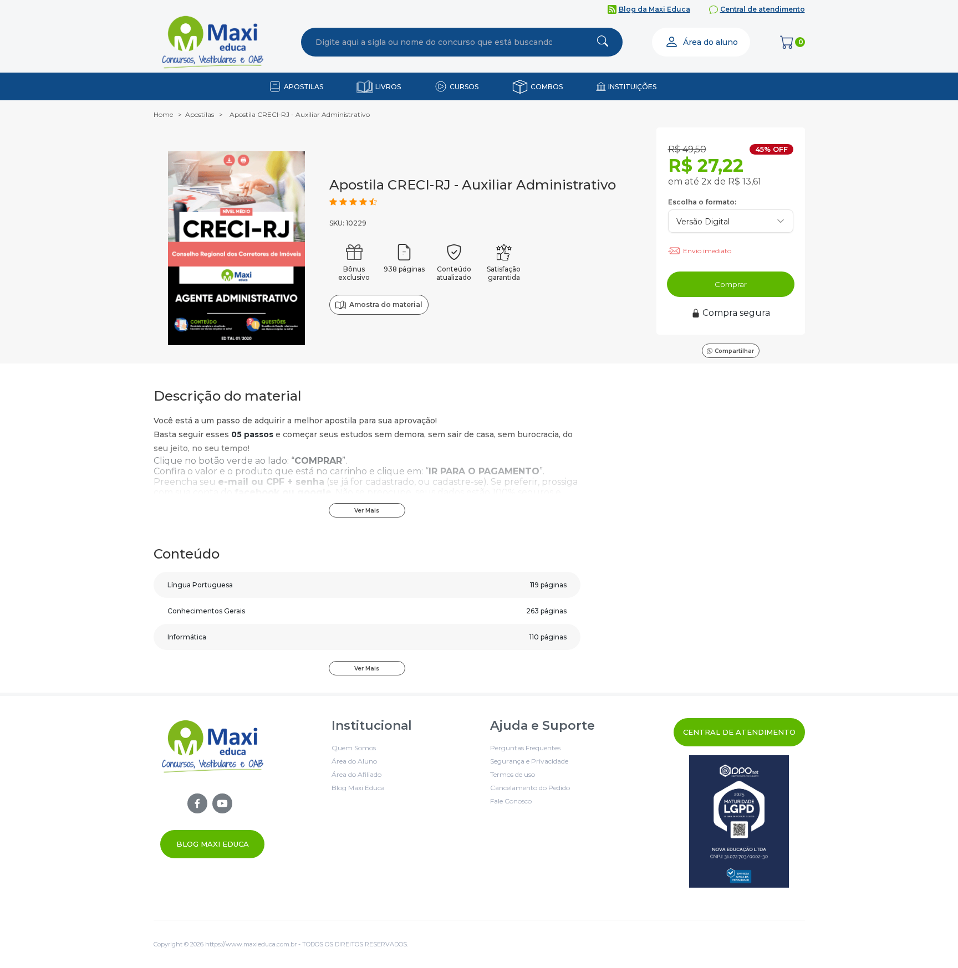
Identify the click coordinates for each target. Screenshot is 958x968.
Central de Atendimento (739, 732)
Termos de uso (512, 774)
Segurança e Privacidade (529, 761)
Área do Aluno (354, 761)
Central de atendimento (762, 9)
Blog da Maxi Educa (654, 9)
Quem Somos (354, 748)
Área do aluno (710, 42)
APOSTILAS (303, 87)
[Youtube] (222, 803)
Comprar (731, 284)
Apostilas (199, 114)
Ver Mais (366, 510)
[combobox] (434, 42)
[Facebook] (197, 803)
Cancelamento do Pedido (530, 787)
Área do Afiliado (356, 774)
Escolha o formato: (702, 202)
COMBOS (547, 87)
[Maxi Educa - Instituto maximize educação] (213, 788)
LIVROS (388, 87)
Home (163, 114)
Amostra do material (385, 304)
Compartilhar (734, 351)
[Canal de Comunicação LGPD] (739, 821)
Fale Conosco (511, 801)
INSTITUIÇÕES (632, 87)
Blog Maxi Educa (212, 843)
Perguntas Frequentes (525, 748)
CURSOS (464, 87)
